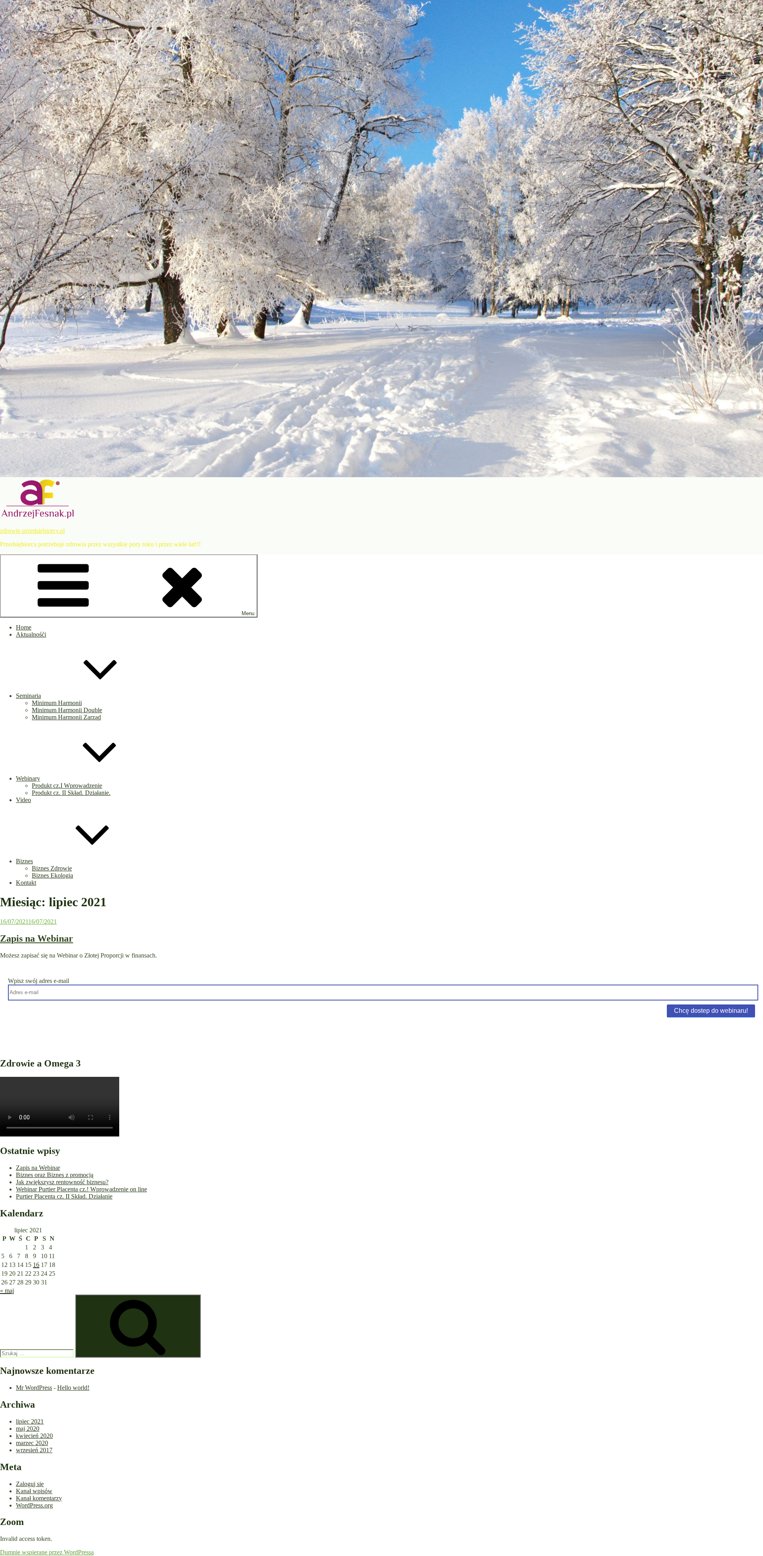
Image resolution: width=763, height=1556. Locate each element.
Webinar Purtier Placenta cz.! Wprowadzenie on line (81, 1189)
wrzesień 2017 (34, 1450)
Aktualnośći (31, 634)
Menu (248, 613)
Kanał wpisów (34, 1491)
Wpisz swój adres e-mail (38, 980)
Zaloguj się (30, 1483)
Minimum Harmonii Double (67, 710)
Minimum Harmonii (57, 702)
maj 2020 (27, 1428)
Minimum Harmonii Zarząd (66, 717)
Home (23, 627)
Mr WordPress (34, 1387)
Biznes (24, 861)
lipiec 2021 (30, 1421)
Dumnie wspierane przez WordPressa (47, 1552)
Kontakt (26, 882)
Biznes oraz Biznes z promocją (54, 1174)
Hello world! (73, 1387)
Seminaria (28, 695)
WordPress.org (34, 1505)
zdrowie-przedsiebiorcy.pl (32, 530)
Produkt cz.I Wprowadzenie (67, 785)
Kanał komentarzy (39, 1498)
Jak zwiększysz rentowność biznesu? (62, 1182)
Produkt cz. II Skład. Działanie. (71, 792)
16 (36, 1264)
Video (23, 799)
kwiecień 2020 (34, 1435)
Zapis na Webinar (36, 938)
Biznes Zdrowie (52, 868)
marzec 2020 (32, 1442)
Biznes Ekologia (52, 875)
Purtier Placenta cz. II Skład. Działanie (64, 1196)
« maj (7, 1290)
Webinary (28, 778)
